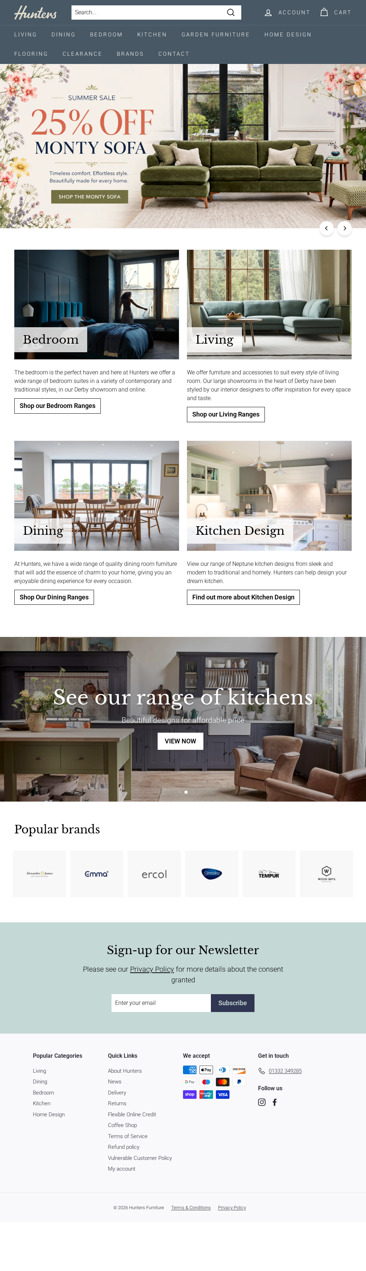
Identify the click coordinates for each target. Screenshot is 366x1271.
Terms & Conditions (191, 1207)
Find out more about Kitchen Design (243, 597)
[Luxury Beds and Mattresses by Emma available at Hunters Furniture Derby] (97, 874)
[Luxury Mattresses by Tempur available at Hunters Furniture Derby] (269, 874)
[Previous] (327, 228)
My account (121, 1169)
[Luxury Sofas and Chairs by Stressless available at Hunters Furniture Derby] (212, 874)
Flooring (31, 54)
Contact (174, 54)
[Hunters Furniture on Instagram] (262, 1102)
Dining (63, 34)
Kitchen (152, 34)
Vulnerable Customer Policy (140, 1158)
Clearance (83, 54)
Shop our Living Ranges (225, 414)
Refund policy (123, 1147)
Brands (130, 54)
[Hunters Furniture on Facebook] (274, 1102)
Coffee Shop (122, 1125)
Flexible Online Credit (132, 1114)
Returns (117, 1103)
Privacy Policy (152, 969)
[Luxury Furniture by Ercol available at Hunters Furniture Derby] (154, 874)
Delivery (117, 1093)
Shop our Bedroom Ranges (57, 405)
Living (25, 34)
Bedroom (106, 34)
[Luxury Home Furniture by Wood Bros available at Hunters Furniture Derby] (326, 874)
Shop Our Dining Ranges (54, 597)
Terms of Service (128, 1136)
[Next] (344, 228)
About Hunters (125, 1071)
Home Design (288, 34)
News (115, 1081)
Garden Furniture (216, 34)
